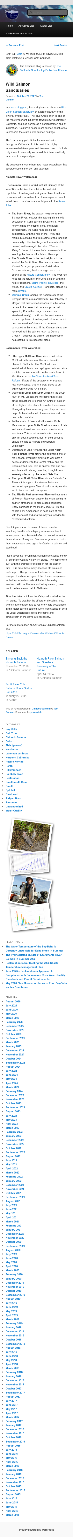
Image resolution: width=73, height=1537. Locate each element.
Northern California (17, 757)
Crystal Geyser (33, 287)
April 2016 (12, 1462)
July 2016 (11, 1449)
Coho (9, 741)
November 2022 (15, 1144)
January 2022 (13, 1181)
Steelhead (12, 794)
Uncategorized (14, 806)
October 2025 (13, 1034)
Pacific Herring (15, 761)
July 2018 (11, 1352)
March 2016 (12, 1466)
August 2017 (13, 1396)
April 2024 (12, 1083)
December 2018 (15, 1331)
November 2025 (15, 1030)
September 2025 (15, 1038)
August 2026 (13, 1001)
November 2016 (15, 1433)
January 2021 (13, 1229)
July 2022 (11, 1160)
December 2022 (15, 1140)
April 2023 (12, 1123)
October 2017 (13, 1388)
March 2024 (12, 1087)
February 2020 (14, 1274)
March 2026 (12, 1018)
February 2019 (14, 1323)
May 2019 (11, 1311)
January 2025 (13, 1046)
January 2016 (13, 1474)
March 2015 (12, 1515)
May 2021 (11, 1213)
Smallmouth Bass (16, 782)
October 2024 (13, 1058)
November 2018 (15, 1335)
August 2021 (13, 1201)
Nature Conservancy (38, 274)
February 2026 (14, 1022)
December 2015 (15, 1478)
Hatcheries (12, 749)
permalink (36, 712)
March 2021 (12, 1221)
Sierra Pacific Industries (45, 282)
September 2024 (15, 1062)
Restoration (12, 778)
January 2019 (13, 1327)
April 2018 (12, 1364)
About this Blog (26, 25)
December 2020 (15, 1233)
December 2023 (15, 1095)
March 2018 (12, 1368)
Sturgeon (11, 802)
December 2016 (15, 1429)
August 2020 (13, 1250)
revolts (22, 291)
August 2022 (13, 1156)
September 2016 (15, 1441)
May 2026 (11, 1013)
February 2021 (14, 1225)
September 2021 (15, 1197)
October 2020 (13, 1241)
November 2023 (15, 1099)
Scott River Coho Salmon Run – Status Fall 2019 (19, 688)
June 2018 (12, 1356)
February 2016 (14, 1470)
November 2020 (15, 1237)
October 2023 (13, 1103)
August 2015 (13, 1494)
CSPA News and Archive (19, 33)
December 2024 (15, 1050)
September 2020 (15, 1246)
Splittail (10, 790)
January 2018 (13, 1376)
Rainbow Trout (14, 774)
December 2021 (15, 1185)
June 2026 (12, 1009)
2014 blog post (19, 107)
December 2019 (15, 1282)
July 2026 (11, 1005)
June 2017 (12, 1404)
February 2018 (14, 1372)
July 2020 (11, 1254)
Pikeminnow (13, 770)
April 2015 (12, 1511)
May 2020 (11, 1262)
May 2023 (11, 1119)
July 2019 (11, 1303)
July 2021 (11, 1205)
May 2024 (11, 1079)
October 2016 (13, 1437)
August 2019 (13, 1299)
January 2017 (13, 1425)
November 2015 (15, 1482)
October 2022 (13, 1148)
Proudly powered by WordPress (36, 1529)
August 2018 (13, 1348)
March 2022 (12, 1172)
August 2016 (13, 1445)
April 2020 (12, 1266)
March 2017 (12, 1417)
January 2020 (13, 1278)
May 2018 (11, 1360)
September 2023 (15, 1107)
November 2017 (15, 1384)
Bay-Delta (11, 729)
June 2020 (12, 1258)
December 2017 (15, 1380)
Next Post (61, 45)
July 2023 (11, 1115)
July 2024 (11, 1070)
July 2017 (11, 1400)
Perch (9, 766)
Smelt (9, 786)
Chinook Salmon (41, 708)
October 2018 (13, 1339)
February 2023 (14, 1132)
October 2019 (13, 1290)
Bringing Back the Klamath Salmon (16, 660)
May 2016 (11, 1457)
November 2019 (15, 1286)
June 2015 (12, 1502)
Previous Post (15, 45)
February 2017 (14, 1421)
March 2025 (12, 1042)
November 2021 (15, 1189)
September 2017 (15, 1392)
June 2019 (12, 1307)
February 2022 (14, 1176)
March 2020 (12, 1270)
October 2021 (13, 1193)
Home (9, 25)
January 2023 (13, 1136)
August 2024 (13, 1066)
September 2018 (15, 1344)
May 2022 (11, 1164)
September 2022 (15, 1152)
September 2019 (15, 1295)
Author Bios (46, 25)
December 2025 (15, 1026)
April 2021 (12, 1217)
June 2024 (12, 1074)
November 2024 (15, 1054)
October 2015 (13, 1486)
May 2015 (11, 1506)
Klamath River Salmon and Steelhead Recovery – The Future (50, 664)
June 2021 (12, 1209)
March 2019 (12, 1319)
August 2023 (13, 1111)
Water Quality (14, 810)
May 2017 (11, 1409)
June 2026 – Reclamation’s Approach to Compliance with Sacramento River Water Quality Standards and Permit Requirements (35, 975)
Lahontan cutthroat (17, 753)
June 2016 (12, 1453)
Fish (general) (14, 745)
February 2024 (14, 1091)
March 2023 (12, 1128)
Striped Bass (13, 798)
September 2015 (15, 1490)
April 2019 (12, 1315)
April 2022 (12, 1168)
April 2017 (12, 1413)
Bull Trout (12, 733)
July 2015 (11, 1498)
